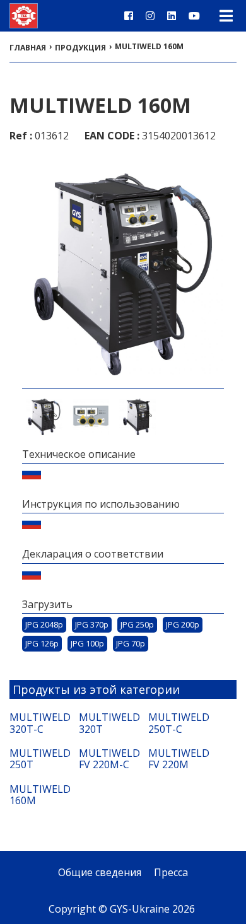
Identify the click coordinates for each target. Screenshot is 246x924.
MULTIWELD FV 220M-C (107, 759)
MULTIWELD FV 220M (176, 759)
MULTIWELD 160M (37, 795)
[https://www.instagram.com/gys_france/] (150, 16)
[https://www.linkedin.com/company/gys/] (171, 16)
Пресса (171, 872)
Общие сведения (99, 872)
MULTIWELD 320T (107, 723)
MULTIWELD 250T (37, 759)
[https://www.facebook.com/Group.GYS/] (128, 16)
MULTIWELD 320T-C (37, 723)
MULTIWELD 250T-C (176, 723)
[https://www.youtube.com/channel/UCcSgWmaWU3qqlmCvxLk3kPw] (194, 16)
